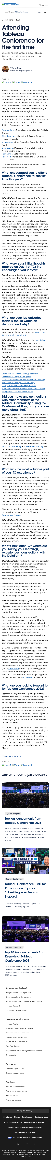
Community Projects (11, 515)
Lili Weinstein (8, 142)
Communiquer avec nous (16, 1010)
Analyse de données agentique (18, 992)
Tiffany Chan (16, 68)
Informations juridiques (13, 1122)
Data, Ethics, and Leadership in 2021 (19, 385)
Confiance (7, 1117)
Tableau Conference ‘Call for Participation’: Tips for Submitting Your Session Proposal (25, 890)
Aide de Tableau (12, 1095)
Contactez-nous (41, 1117)
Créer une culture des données (18, 997)
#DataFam (28, 677)
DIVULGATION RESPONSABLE (31, 1127)
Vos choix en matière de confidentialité (27, 1138)
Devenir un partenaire (15, 1073)
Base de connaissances (15, 1087)
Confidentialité (13, 1127)
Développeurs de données (16, 1037)
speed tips (40, 340)
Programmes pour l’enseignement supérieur (24, 1050)
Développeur (27, 1117)
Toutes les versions (13, 1100)
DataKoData (7, 148)
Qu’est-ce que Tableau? (16, 988)
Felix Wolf (6, 156)
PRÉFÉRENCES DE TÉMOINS (25, 1132)
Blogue (11, 12)
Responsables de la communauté (19, 1033)
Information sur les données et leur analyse (24, 1001)
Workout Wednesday (11, 446)
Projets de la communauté (17, 1042)
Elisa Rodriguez (9, 136)
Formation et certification (16, 1091)
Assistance (10, 1082)
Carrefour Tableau (13, 1046)
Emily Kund (13, 668)
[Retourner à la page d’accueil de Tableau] (10, 4)
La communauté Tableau (17, 1019)
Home (6, 12)
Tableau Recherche (13, 1006)
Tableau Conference (21, 12)
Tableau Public (12, 1024)
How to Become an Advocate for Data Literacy (23, 388)
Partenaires (11, 1064)
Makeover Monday (34, 446)
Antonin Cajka (8, 130)
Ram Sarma (7, 154)
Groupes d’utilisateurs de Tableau (19, 1028)
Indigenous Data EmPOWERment (17, 391)
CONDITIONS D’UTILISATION (34, 1122)
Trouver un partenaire (15, 1069)
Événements (11, 1055)
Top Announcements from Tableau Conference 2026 (23, 821)
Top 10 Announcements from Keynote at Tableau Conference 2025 (25, 956)
